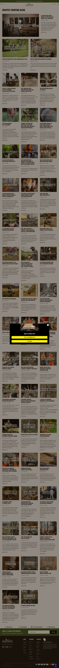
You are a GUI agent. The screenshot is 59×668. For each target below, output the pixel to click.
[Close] (47, 325)
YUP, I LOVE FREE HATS (29, 337)
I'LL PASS (29, 341)
